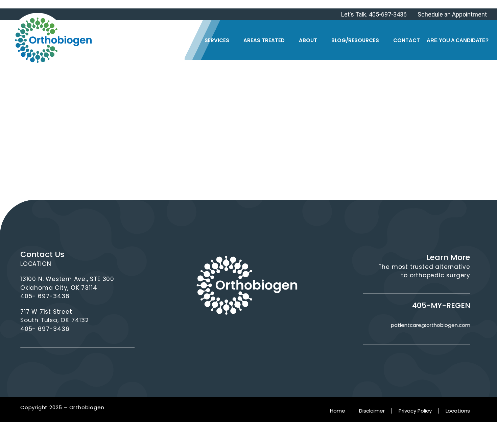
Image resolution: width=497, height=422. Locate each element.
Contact (406, 40)
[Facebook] (216, 334)
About (308, 40)
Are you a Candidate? (458, 40)
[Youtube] (278, 334)
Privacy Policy (415, 410)
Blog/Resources (355, 40)
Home (337, 410)
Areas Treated (264, 40)
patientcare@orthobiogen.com (430, 325)
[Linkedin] (257, 334)
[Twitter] (236, 334)
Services (217, 40)
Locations (458, 410)
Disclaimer (372, 410)
